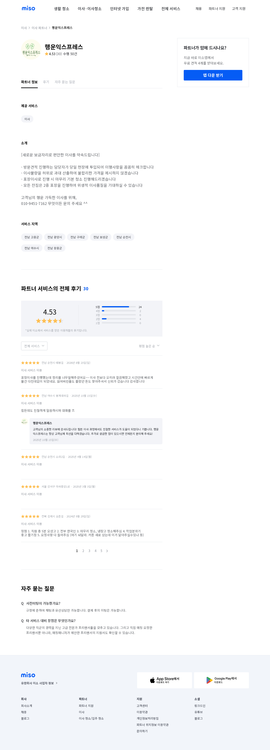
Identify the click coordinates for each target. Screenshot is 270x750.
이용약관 (142, 712)
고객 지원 (239, 8)
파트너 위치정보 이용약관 (153, 725)
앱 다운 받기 (213, 75)
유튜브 (198, 712)
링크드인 (199, 706)
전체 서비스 (170, 8)
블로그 (25, 718)
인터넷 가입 (119, 8)
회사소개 (26, 706)
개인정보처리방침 (148, 718)
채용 (199, 8)
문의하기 (142, 731)
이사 (24, 28)
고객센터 (142, 706)
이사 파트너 (39, 28)
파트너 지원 (217, 8)
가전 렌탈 (145, 8)
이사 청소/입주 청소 (91, 718)
